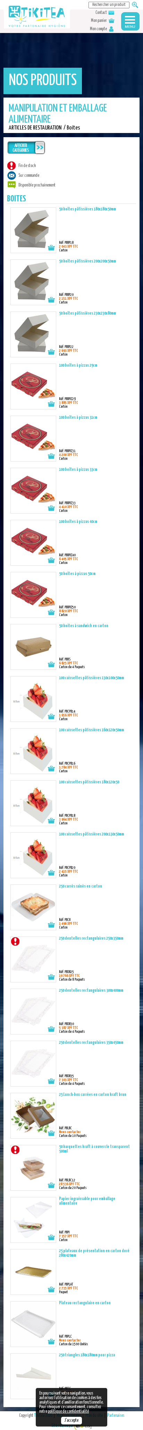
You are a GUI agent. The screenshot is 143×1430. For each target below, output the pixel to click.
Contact (101, 13)
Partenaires (115, 1416)
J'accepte (71, 1421)
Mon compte (99, 29)
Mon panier (99, 21)
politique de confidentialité (68, 1412)
